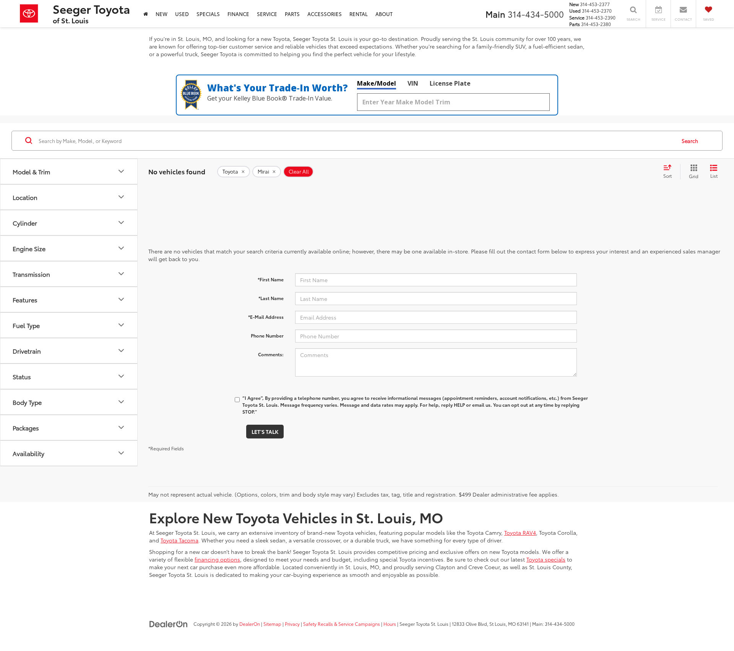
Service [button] (267, 13)
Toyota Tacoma (179, 540)
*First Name (271, 279)
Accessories (324, 13)
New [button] (161, 13)
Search (690, 140)
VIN (413, 83)
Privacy (292, 623)
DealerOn (249, 623)
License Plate (450, 83)
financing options (217, 559)
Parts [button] (292, 13)
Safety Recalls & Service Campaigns (341, 623)
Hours (389, 623)
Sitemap (272, 623)
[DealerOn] (168, 623)
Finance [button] (238, 13)
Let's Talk (265, 431)
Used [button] (182, 13)
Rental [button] (358, 13)
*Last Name (271, 298)
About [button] (384, 13)
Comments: (271, 354)
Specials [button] (208, 13)
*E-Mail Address (266, 316)
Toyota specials (545, 559)
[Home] (146, 13)
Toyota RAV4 (520, 532)
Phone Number (267, 335)
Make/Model (376, 83)
